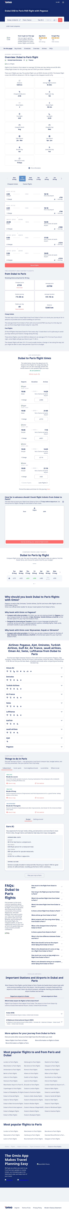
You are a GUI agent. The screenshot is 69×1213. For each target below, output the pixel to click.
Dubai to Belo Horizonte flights (13, 1103)
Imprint (17, 1208)
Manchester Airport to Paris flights (15, 1085)
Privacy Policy (37, 1208)
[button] (41, 20)
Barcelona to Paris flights (32, 1066)
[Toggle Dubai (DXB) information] (62, 1014)
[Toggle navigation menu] (63, 2)
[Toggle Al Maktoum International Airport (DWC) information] (62, 1022)
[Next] (61, 178)
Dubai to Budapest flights (32, 1115)
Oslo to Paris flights (51, 1081)
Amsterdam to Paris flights (12, 1070)
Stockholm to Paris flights (53, 1077)
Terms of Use (26, 1208)
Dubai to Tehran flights (11, 1100)
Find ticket (19, 287)
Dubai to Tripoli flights (52, 1103)
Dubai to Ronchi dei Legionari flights (15, 1107)
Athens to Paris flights (31, 1073)
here (48, 489)
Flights (13, 1147)
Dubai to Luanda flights (52, 1092)
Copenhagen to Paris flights (12, 1088)
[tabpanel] (34, 529)
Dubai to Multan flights (31, 1103)
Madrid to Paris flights (52, 1062)
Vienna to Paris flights (11, 1081)
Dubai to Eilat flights (51, 1100)
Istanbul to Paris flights (52, 1070)
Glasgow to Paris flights (52, 1066)
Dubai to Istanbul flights (52, 1111)
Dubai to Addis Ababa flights (33, 1096)
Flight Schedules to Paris (38, 1147)
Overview (36, 48)
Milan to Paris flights (51, 1073)
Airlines (44, 48)
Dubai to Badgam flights (11, 1111)
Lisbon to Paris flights (10, 1077)
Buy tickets (18, 48)
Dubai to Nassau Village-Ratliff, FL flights (37, 1107)
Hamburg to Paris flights (32, 1135)
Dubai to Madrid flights (31, 1111)
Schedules (27, 48)
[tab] (12, 184)
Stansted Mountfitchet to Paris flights (57, 1135)
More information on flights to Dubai (47, 1040)
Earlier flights (27, 483)
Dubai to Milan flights (10, 1115)
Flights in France (22, 1147)
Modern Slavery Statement (52, 1208)
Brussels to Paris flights (31, 1085)
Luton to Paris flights (30, 1081)
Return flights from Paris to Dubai (16, 1040)
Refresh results (33, 374)
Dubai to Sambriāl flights (53, 1096)
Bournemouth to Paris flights (33, 1139)
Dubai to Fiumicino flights (32, 1092)
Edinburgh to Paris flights (32, 1062)
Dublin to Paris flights (31, 1077)
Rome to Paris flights (30, 1070)
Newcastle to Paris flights (12, 1135)
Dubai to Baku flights (51, 1088)
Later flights (42, 483)
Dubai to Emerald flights (11, 1096)
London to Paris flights (11, 1062)
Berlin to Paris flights (10, 1073)
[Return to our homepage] (8, 2)
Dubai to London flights (31, 1088)
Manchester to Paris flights (12, 1066)
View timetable (19, 309)
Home (7, 1147)
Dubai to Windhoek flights (53, 1107)
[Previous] (9, 572)
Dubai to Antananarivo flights (33, 1100)
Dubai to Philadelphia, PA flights (14, 1092)
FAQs (51, 48)
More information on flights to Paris (17, 1043)
